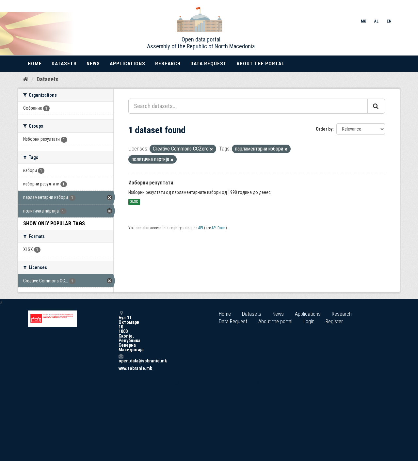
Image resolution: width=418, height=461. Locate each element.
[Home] (25, 79)
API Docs (219, 228)
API (200, 228)
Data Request (208, 64)
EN (389, 21)
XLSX (134, 202)
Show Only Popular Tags (54, 223)
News (93, 64)
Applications (127, 64)
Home (35, 64)
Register (334, 321)
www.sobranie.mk (121, 368)
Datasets (64, 64)
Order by (324, 129)
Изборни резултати (150, 183)
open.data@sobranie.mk (121, 360)
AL (376, 21)
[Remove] (211, 149)
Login (308, 321)
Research (168, 64)
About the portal (260, 64)
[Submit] (376, 106)
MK (363, 21)
